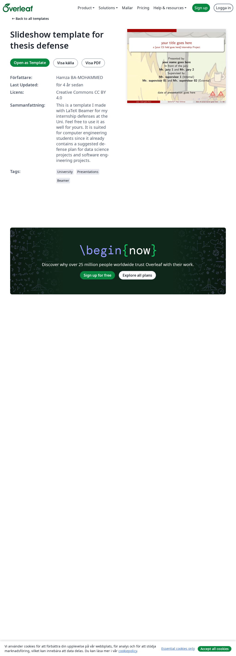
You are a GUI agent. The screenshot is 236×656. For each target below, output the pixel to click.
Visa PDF (93, 62)
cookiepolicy (127, 651)
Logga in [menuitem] (223, 7)
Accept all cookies (215, 649)
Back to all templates (30, 18)
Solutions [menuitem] (107, 7)
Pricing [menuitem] (143, 7)
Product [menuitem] (85, 7)
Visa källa (65, 62)
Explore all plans (137, 275)
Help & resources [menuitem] (168, 7)
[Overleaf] (18, 8)
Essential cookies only (178, 648)
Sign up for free (97, 275)
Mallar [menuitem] (127, 7)
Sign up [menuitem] (201, 7)
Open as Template (30, 62)
